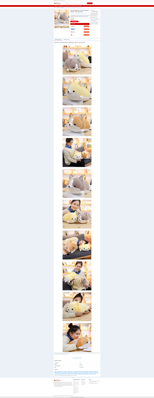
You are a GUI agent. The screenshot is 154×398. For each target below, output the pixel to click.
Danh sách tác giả (75, 386)
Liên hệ (64, 0)
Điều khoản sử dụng (76, 383)
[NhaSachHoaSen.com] (57, 3)
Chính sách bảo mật (76, 382)
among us (78, 371)
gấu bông (62, 372)
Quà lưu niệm (58, 7)
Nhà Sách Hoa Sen (81, 397)
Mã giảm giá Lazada (76, 391)
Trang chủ (55, 0)
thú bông (97, 372)
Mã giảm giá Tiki (75, 390)
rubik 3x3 (82, 371)
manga (58, 371)
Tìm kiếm (90, 3)
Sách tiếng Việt (83, 381)
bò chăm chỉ (65, 372)
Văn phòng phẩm (83, 383)
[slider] (55, 26)
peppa (55, 371)
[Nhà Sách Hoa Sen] (58, 380)
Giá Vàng (66, 395)
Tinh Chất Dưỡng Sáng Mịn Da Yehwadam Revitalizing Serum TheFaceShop (67, 375)
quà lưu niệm (64, 371)
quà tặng (75, 371)
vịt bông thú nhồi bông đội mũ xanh (83, 372)
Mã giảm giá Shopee (76, 392)
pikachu (94, 372)
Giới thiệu (61, 0)
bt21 (60, 371)
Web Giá (69, 395)
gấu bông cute (95, 371)
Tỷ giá (59, 395)
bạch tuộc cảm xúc (70, 372)
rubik (71, 371)
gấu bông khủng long (57, 372)
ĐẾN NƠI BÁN (74, 21)
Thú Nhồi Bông (62, 7)
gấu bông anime (76, 372)
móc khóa (68, 371)
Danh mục (58, 0)
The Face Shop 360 (62, 395)
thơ (61, 371)
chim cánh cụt (91, 372)
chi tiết (66, 39)
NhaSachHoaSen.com (75, 397)
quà (72, 371)
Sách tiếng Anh (83, 382)
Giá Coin (72, 395)
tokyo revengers (86, 371)
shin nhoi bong (91, 371)
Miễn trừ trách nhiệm (76, 384)
